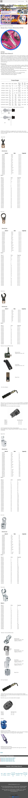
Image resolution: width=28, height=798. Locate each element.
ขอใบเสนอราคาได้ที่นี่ (25, 774)
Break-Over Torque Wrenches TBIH (8, 761)
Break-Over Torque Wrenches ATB (7, 759)
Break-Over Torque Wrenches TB (7, 760)
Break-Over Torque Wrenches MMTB (8, 758)
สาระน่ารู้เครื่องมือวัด (13, 774)
